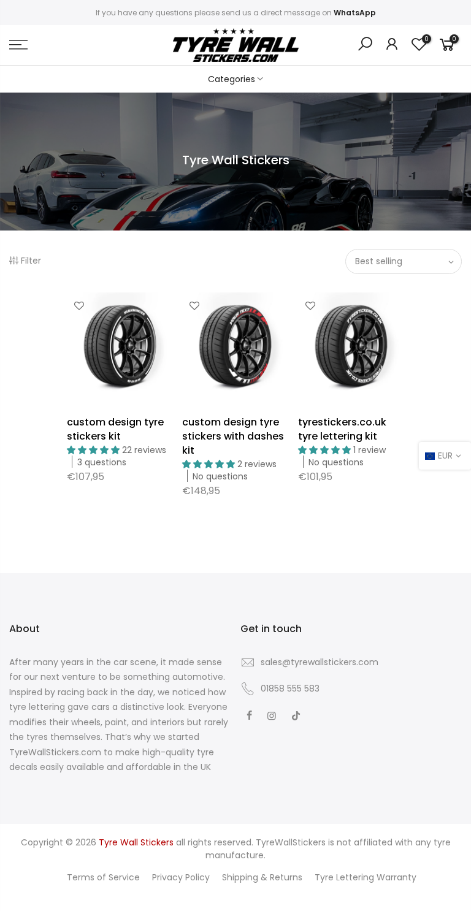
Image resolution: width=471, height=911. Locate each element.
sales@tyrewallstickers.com (319, 662)
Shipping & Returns (262, 877)
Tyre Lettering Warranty (365, 877)
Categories (231, 79)
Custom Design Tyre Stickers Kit (115, 429)
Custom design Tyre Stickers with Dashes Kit (233, 436)
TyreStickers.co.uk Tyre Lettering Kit (342, 429)
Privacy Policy (181, 877)
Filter (31, 260)
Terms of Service (103, 877)
